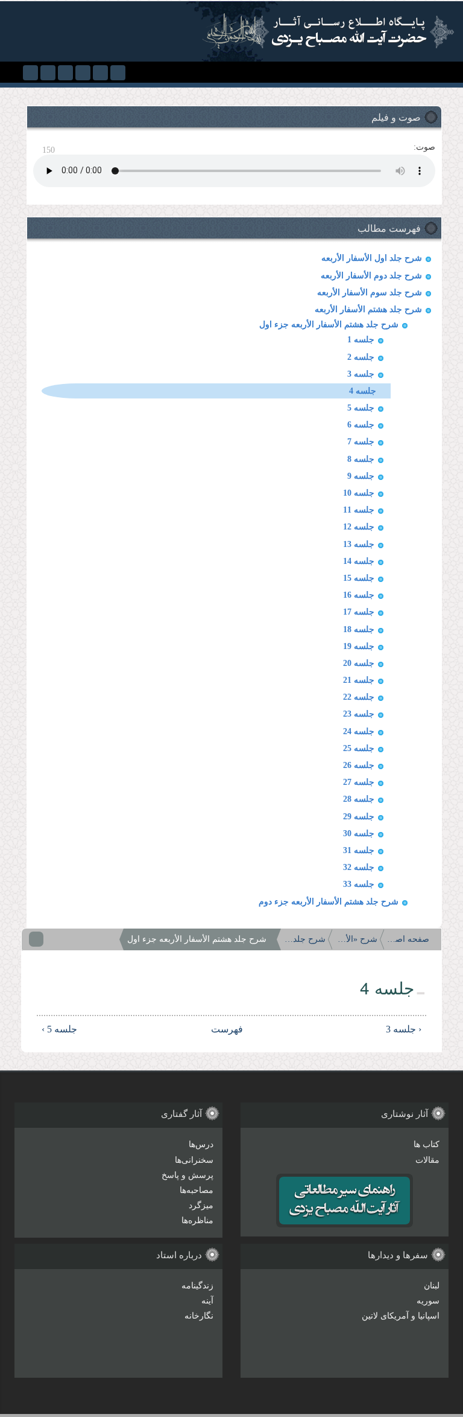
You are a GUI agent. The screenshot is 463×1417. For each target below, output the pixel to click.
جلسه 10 (358, 492)
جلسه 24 (358, 731)
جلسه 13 (358, 544)
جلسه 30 (358, 833)
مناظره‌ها (197, 1220)
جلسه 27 (358, 782)
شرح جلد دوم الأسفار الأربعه (371, 275)
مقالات (427, 1160)
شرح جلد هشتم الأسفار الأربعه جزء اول (328, 324)
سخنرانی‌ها (194, 1160)
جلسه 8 (360, 459)
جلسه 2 (360, 357)
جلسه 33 (358, 884)
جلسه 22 (358, 697)
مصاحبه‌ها (196, 1190)
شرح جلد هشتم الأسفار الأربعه (368, 309)
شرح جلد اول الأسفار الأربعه (371, 258)
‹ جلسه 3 (403, 1029)
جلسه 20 (358, 663)
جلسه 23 (358, 713)
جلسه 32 (358, 867)
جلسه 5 (360, 407)
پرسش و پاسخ (187, 1175)
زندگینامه (197, 1285)
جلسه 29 (358, 816)
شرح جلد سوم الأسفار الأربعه (369, 292)
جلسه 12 (358, 526)
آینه (207, 1300)
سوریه (428, 1300)
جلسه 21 (358, 680)
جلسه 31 (358, 850)
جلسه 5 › (59, 1029)
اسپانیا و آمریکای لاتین (400, 1315)
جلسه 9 (360, 476)
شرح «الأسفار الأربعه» (356, 939)
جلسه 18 (358, 629)
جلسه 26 (358, 765)
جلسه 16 (358, 595)
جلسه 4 (362, 390)
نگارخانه (198, 1315)
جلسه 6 (360, 424)
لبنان (431, 1285)
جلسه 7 (360, 441)
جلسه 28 (358, 799)
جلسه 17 (358, 611)
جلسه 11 (358, 509)
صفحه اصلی (408, 939)
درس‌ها (201, 1144)
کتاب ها (426, 1144)
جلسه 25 (358, 748)
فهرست (235, 1029)
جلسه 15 (358, 578)
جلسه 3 (360, 374)
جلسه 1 (360, 339)
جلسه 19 (358, 646)
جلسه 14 (358, 561)
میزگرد (201, 1205)
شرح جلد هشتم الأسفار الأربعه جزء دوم (328, 901)
